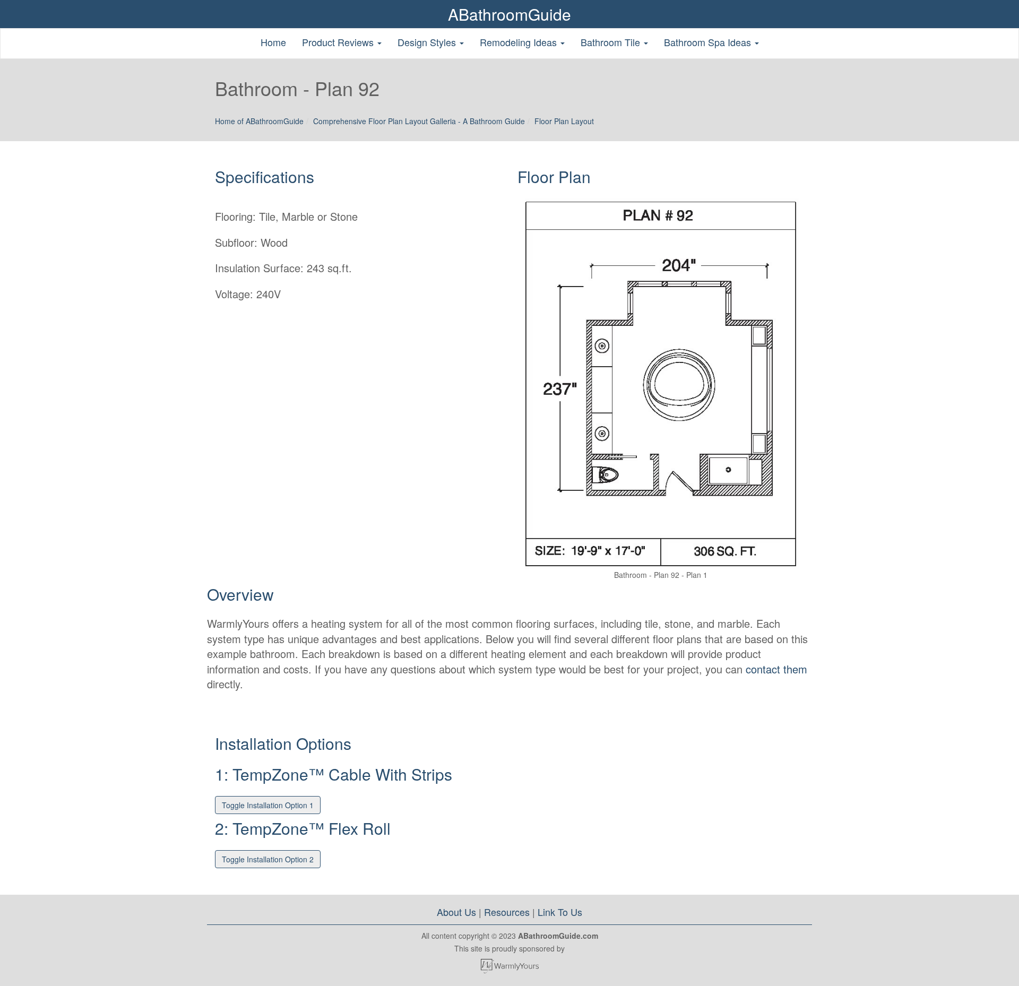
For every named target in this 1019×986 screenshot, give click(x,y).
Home (273, 42)
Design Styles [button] (428, 42)
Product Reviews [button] (339, 42)
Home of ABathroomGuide (259, 121)
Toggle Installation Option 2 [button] (268, 859)
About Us (456, 912)
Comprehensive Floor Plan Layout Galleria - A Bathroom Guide (419, 121)
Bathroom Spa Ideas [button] (709, 42)
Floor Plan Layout (564, 121)
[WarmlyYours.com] (509, 966)
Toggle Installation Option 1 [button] (268, 805)
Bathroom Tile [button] (612, 42)
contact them (776, 669)
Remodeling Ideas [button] (519, 42)
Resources (507, 912)
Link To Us (560, 912)
